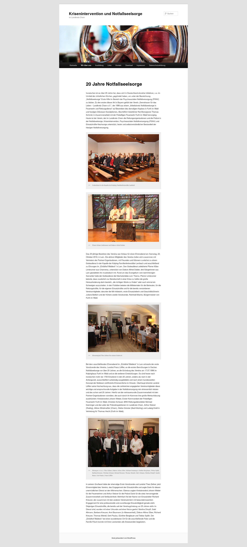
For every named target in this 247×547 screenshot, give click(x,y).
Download (129, 65)
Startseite (73, 65)
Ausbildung (99, 65)
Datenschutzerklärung (157, 65)
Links (110, 65)
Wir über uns (86, 65)
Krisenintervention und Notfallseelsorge (105, 13)
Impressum (141, 65)
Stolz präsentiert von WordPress (123, 538)
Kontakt (118, 65)
